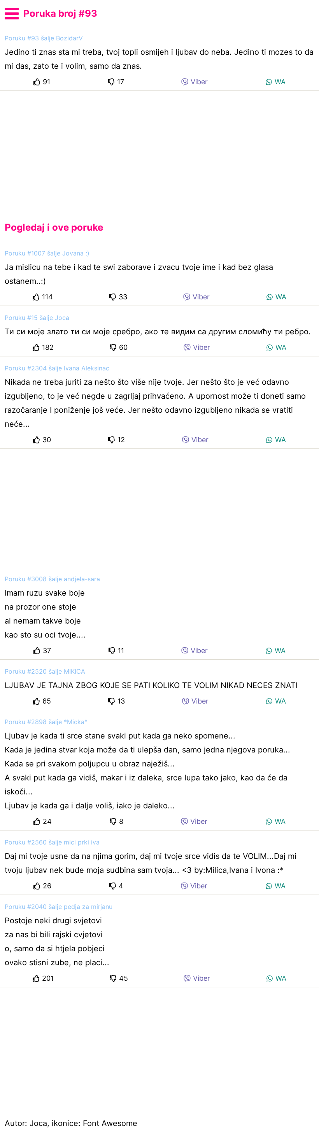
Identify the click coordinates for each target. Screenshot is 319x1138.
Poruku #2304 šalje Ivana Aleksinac (57, 368)
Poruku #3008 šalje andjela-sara (52, 579)
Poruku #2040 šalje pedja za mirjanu (58, 906)
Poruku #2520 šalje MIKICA (45, 671)
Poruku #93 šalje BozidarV (44, 38)
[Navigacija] (12, 12)
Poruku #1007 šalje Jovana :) (47, 253)
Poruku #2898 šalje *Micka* (46, 722)
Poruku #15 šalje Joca (37, 317)
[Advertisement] (159, 150)
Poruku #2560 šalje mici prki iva (52, 842)
